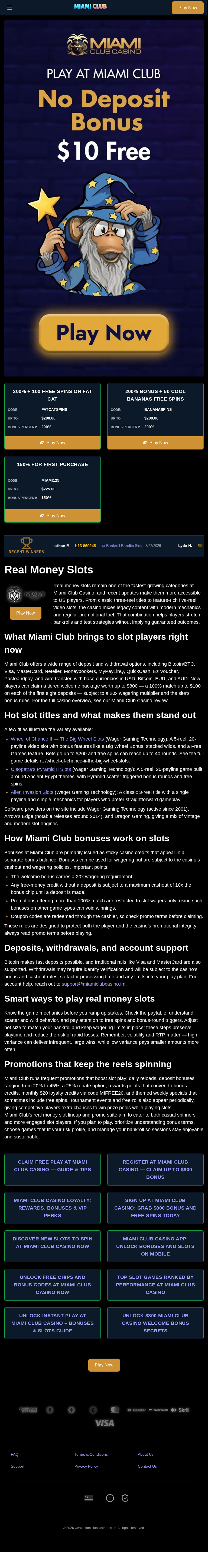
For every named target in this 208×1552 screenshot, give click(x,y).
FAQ (14, 1454)
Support (17, 1466)
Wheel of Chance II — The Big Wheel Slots (57, 739)
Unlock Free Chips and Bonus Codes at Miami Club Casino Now (52, 1284)
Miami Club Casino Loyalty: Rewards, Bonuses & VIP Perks (52, 1208)
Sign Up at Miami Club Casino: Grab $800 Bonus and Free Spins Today (155, 1208)
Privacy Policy (86, 1466)
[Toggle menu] (9, 7)
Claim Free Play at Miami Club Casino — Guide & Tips (52, 1165)
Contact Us (147, 1466)
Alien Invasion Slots (32, 792)
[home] (93, 12)
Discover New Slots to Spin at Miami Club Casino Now (53, 1242)
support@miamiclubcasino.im (93, 984)
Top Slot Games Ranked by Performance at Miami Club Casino (155, 1284)
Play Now (187, 7)
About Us (146, 1454)
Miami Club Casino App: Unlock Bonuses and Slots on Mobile (155, 1246)
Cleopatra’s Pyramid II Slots (41, 769)
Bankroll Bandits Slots (110, 545)
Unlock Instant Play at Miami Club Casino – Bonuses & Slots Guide (52, 1323)
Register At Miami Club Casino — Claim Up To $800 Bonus (155, 1169)
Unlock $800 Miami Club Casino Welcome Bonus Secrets (155, 1323)
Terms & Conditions (91, 1454)
